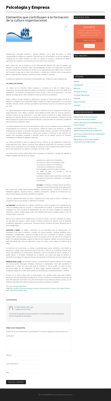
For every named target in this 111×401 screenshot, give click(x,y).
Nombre (9, 355)
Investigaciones (78, 85)
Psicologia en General (80, 92)
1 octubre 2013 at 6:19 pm (22, 309)
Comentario (10, 336)
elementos (47, 288)
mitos (7, 290)
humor (58, 288)
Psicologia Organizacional (20, 286)
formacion (53, 288)
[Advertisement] (48, 39)
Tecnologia (77, 105)
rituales (20, 290)
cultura (41, 288)
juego (62, 288)
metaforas (67, 288)
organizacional (14, 290)
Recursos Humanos (80, 102)
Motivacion (77, 88)
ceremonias (23, 288)
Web (7, 372)
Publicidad (77, 98)
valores (25, 290)
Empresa (76, 81)
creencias (36, 288)
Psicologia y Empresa (28, 7)
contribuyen (30, 288)
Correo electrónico (12, 364)
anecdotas (16, 288)
